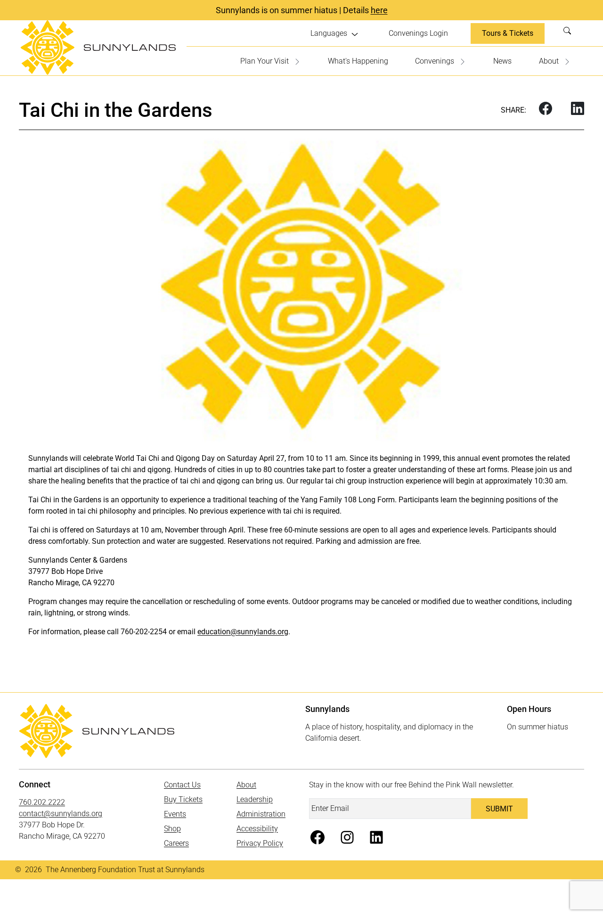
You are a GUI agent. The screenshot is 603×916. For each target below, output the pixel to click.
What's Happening (358, 61)
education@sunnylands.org (242, 631)
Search (570, 33)
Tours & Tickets (507, 33)
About (549, 61)
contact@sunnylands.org (60, 813)
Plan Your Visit (264, 61)
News (502, 61)
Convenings (434, 61)
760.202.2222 (42, 802)
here (379, 10)
